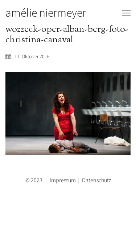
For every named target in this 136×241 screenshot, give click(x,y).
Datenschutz (96, 180)
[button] (126, 13)
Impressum (63, 180)
